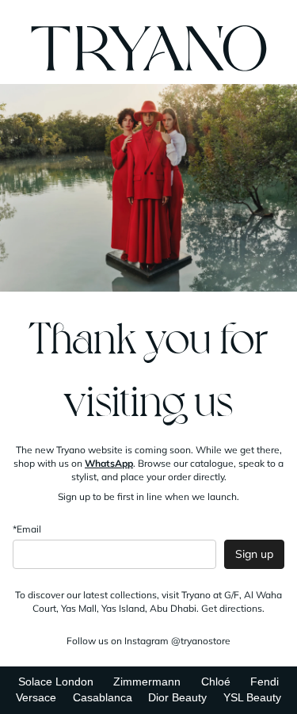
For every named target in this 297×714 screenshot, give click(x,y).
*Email (27, 529)
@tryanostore (200, 641)
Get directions (231, 608)
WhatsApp (109, 463)
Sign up (254, 554)
